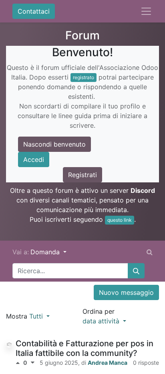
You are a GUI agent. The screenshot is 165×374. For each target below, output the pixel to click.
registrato (83, 77)
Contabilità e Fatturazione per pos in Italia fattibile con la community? (84, 348)
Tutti (37, 316)
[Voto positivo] (19, 362)
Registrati (82, 175)
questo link (119, 220)
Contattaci (34, 11)
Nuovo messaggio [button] (126, 292)
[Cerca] (136, 270)
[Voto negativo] (32, 362)
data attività (101, 321)
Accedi (33, 159)
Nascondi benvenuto (54, 144)
